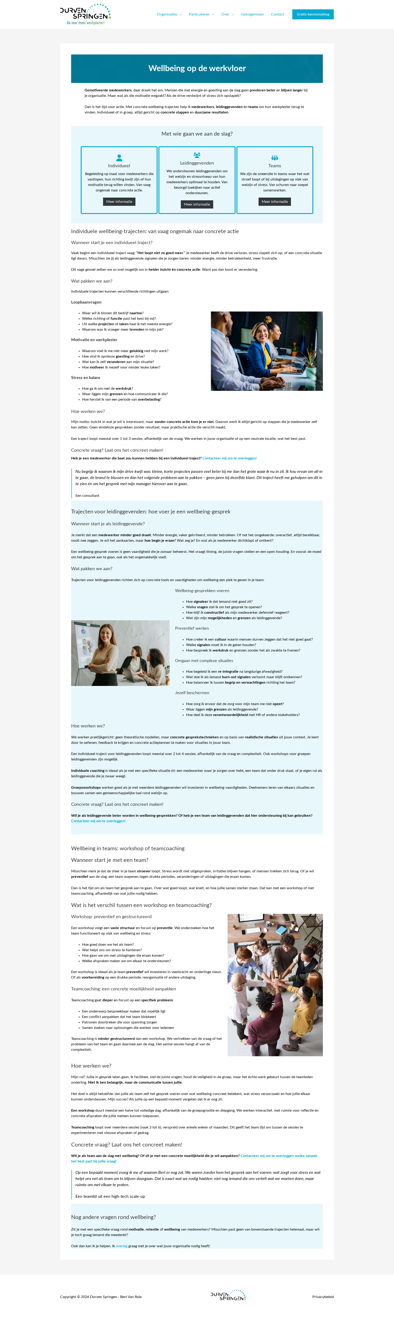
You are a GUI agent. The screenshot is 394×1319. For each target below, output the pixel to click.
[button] (313, 14)
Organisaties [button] (167, 14)
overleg (121, 1246)
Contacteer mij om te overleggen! (229, 458)
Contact (277, 14)
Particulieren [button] (199, 14)
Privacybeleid (323, 1297)
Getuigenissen (252, 14)
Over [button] (225, 14)
